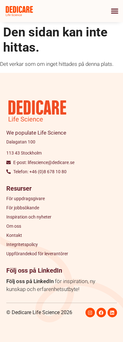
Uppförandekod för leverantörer (37, 253)
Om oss (13, 226)
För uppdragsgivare (25, 198)
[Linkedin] (112, 312)
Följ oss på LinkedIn (30, 281)
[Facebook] (101, 312)
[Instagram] (90, 312)
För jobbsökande (22, 207)
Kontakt (14, 235)
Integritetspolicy (22, 244)
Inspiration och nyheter (28, 216)
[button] (115, 11)
